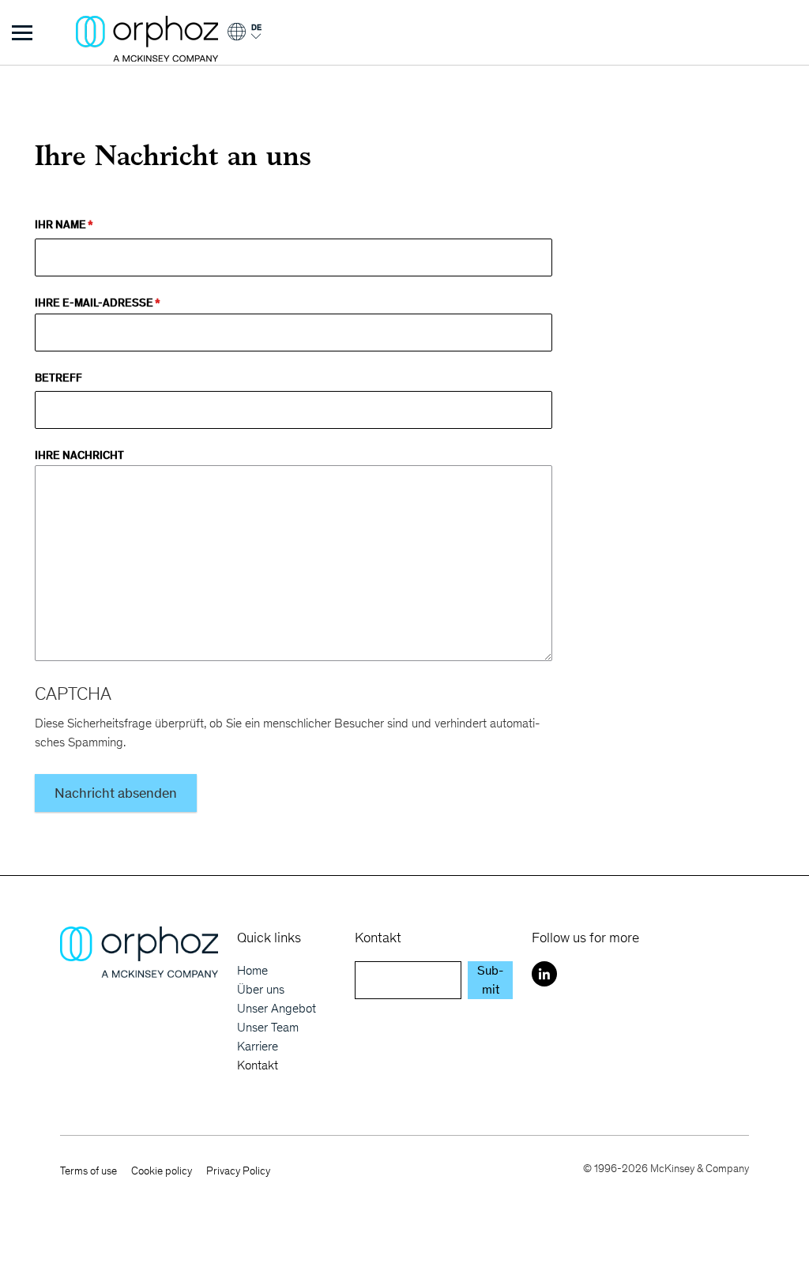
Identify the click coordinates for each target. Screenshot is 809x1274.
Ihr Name (60, 224)
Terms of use (88, 1171)
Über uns (260, 989)
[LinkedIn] (544, 974)
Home (252, 970)
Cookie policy (161, 1171)
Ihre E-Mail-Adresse (94, 302)
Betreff (58, 377)
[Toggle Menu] (22, 32)
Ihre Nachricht (79, 455)
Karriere (257, 1046)
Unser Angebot (276, 1008)
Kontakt (257, 1065)
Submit (490, 980)
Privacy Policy (238, 1171)
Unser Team (268, 1027)
